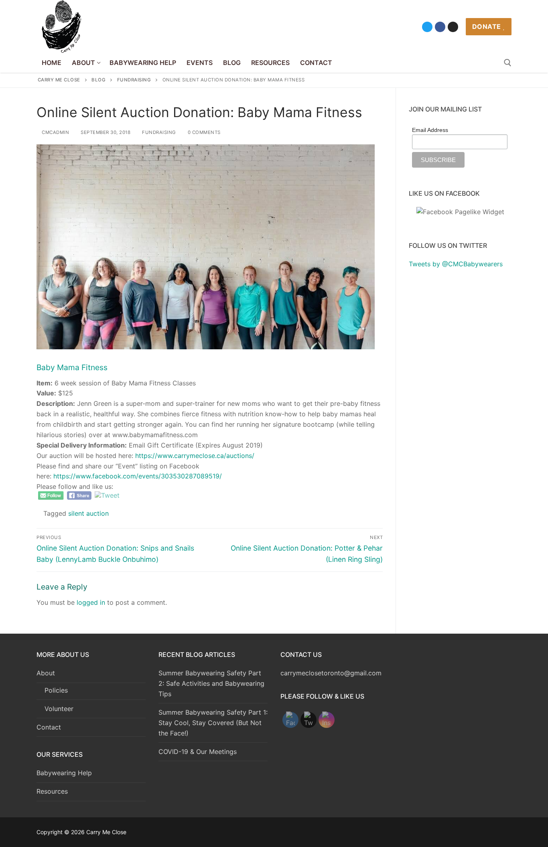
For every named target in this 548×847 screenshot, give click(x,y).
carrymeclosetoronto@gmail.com (331, 673)
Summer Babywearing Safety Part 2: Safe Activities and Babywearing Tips (211, 683)
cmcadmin (55, 132)
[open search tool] (507, 63)
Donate (486, 26)
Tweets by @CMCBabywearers (456, 264)
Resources (52, 791)
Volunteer (59, 709)
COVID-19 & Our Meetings (197, 752)
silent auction (88, 513)
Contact (49, 727)
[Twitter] (427, 27)
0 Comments (203, 132)
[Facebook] (440, 27)
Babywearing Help (64, 773)
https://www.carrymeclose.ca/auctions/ (194, 456)
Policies (56, 690)
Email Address (430, 130)
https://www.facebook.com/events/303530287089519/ (137, 476)
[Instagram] (453, 27)
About (46, 673)
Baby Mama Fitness (72, 367)
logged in (91, 602)
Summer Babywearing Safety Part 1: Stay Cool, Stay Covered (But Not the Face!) (213, 722)
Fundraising (158, 132)
